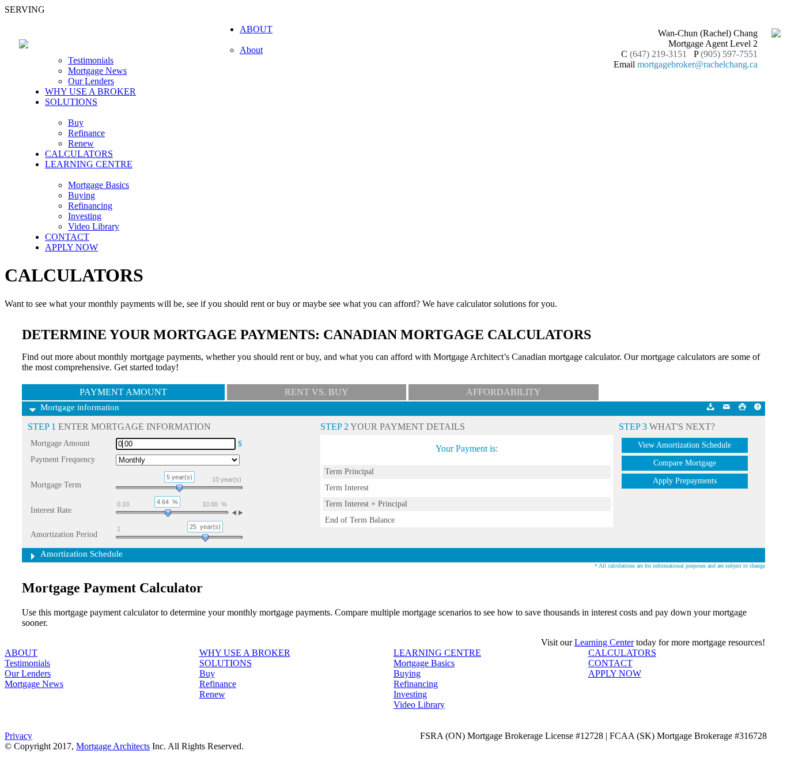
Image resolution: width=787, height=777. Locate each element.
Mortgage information (79, 407)
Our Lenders (91, 81)
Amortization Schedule (81, 553)
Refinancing (90, 206)
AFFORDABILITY (503, 392)
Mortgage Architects (113, 746)
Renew (81, 143)
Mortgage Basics (98, 185)
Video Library (93, 226)
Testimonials (90, 60)
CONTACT (67, 237)
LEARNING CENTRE (437, 653)
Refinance (86, 133)
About (251, 50)
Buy (76, 122)
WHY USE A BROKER (90, 91)
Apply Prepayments (685, 480)
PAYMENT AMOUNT (123, 392)
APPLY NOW (71, 247)
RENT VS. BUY (317, 392)
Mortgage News (97, 71)
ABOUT (21, 653)
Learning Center (604, 642)
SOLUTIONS (225, 663)
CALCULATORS (79, 154)
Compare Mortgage (684, 463)
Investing (84, 216)
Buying (81, 195)
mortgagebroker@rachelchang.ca (697, 64)
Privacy (18, 736)
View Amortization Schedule (684, 445)
